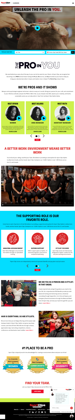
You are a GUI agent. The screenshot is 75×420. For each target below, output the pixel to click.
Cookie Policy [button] (36, 417)
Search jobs (13, 131)
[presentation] (73, 3)
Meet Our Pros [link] (41, 409)
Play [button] (37, 140)
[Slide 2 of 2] (38, 136)
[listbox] (30, 52)
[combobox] (59, 52)
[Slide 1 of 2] (36, 136)
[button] (37, 28)
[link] (30, 412)
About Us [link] (16, 409)
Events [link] (22, 409)
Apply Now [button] (37, 391)
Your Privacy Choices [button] (45, 417)
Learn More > (46, 303)
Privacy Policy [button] (40, 417)
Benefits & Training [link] (31, 409)
